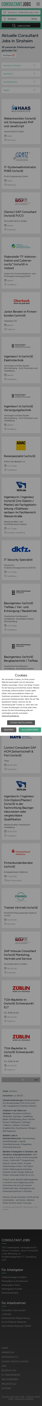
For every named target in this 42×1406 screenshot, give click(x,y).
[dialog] (21, 703)
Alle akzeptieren (30, 730)
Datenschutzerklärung (10, 716)
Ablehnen (8, 730)
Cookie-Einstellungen (21, 723)
